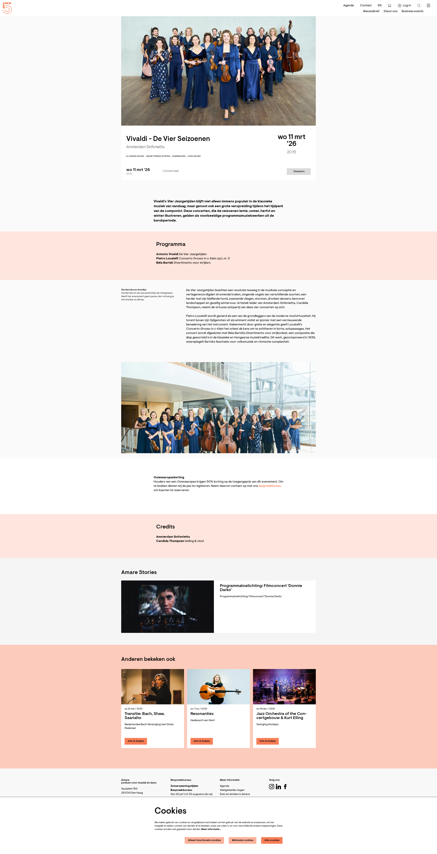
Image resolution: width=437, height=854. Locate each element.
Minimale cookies (242, 840)
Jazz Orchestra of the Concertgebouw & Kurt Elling (281, 716)
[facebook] (285, 786)
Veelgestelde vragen (232, 790)
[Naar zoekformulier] (418, 5)
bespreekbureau (270, 486)
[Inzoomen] (123, 451)
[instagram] (271, 786)
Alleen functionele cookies (204, 840)
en (380, 5)
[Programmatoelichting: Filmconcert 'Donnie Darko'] (167, 606)
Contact (366, 5)
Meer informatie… (211, 829)
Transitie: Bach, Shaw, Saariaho (145, 716)
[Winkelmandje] (390, 5)
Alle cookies (272, 840)
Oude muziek (194, 156)
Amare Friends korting (158, 156)
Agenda (348, 5)
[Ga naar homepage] (6, 7)
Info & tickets (136, 741)
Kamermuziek (179, 156)
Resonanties (202, 714)
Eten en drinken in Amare (235, 794)
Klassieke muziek (135, 156)
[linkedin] (278, 786)
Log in (407, 5)
